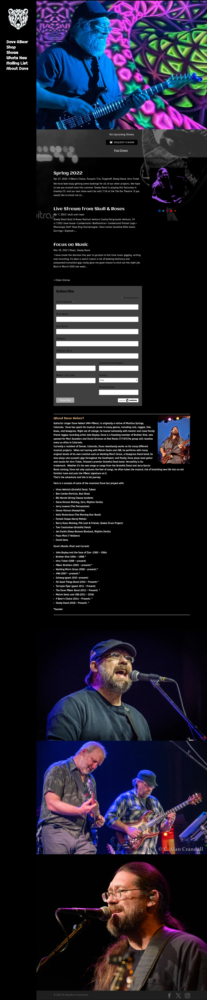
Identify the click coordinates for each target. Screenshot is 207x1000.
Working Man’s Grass (67, 569)
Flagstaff (107, 179)
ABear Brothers (64, 565)
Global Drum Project (111, 523)
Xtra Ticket (133, 179)
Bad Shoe (84, 493)
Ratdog (75, 502)
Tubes (92, 489)
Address (60, 338)
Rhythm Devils (94, 502)
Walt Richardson (65, 514)
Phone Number (107, 387)
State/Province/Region (111, 363)
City (58, 363)
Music (73, 250)
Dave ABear (17, 42)
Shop (11, 48)
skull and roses (76, 214)
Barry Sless (62, 523)
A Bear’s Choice (64, 598)
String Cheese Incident (80, 498)
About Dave (17, 69)
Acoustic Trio (94, 179)
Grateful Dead (79, 489)
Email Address (65, 302)
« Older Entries (62, 280)
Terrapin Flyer (63, 586)
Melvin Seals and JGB (109, 450)
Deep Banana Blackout (80, 531)
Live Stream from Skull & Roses (89, 209)
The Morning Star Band (87, 514)
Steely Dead (119, 179)
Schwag (60, 577)
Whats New (16, 58)
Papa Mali (61, 535)
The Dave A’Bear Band (68, 590)
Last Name (62, 326)
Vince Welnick (63, 489)
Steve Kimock (63, 502)
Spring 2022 (68, 173)
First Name (62, 314)
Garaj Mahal (79, 519)
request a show (124, 142)
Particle (73, 493)
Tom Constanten (64, 527)
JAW (58, 573)
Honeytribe (78, 510)
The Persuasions (80, 506)
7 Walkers (73, 535)
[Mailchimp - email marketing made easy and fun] (128, 401)
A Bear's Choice (77, 179)
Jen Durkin (61, 531)
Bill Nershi (61, 498)
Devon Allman (63, 510)
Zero (83, 502)
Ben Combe (62, 493)
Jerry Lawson (63, 506)
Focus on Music (71, 244)
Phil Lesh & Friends (89, 523)
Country (103, 375)
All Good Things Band (67, 582)
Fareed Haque (63, 519)
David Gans (62, 540)
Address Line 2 (64, 350)
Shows (12, 53)
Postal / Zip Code (65, 375)
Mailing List (17, 64)
